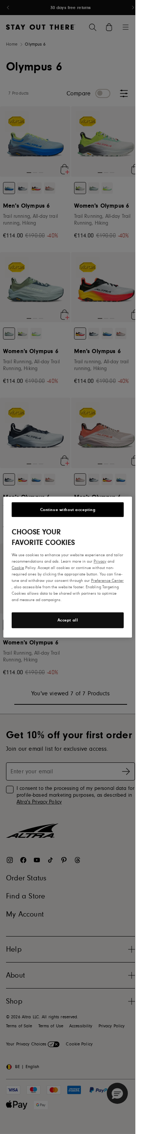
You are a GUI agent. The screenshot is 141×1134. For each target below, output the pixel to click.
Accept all (68, 620)
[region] (67, 566)
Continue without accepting (68, 509)
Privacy (100, 561)
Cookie (18, 567)
